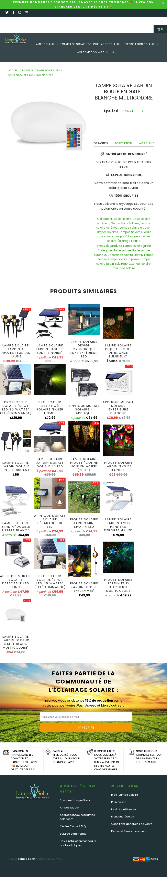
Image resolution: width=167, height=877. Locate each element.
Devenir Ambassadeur (137, 21)
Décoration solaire (140, 44)
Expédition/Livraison (124, 809)
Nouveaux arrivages (110, 236)
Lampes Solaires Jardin (135, 232)
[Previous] (12, 122)
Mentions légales (122, 816)
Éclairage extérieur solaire (133, 264)
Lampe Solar (26, 859)
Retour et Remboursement (128, 831)
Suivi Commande (44, 21)
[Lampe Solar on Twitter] (7, 12)
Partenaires (101, 21)
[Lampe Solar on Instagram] (19, 12)
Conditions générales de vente (131, 824)
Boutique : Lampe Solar (75, 800)
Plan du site (118, 802)
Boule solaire (123, 219)
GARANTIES (101, 143)
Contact (24, 21)
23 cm (116, 129)
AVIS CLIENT (146, 143)
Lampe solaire (45, 44)
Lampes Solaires (107, 232)
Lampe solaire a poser (123, 259)
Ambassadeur (69, 808)
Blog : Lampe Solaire (124, 795)
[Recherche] (113, 52)
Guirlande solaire (107, 44)
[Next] (84, 122)
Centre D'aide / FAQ (73, 826)
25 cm (130, 129)
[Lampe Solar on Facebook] (13, 12)
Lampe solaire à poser (135, 228)
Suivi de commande (73, 834)
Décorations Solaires (125, 223)
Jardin (138, 255)
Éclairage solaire (74, 44)
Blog (115, 21)
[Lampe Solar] (15, 39)
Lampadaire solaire (90, 52)
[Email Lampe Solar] (26, 12)
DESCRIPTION (123, 143)
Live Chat (9, 21)
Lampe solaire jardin (137, 246)
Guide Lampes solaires (74, 21)
